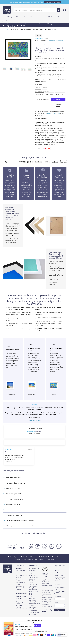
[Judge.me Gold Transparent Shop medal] (30, 546)
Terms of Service (33, 584)
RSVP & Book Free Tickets (53, 2)
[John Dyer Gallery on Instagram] (8, 26)
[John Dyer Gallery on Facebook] (6, 26)
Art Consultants (33, 574)
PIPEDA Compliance (34, 603)
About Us (31, 572)
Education (32, 581)
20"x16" (38, 87)
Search (31, 582)
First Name (58, 596)
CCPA (30, 596)
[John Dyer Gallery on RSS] (15, 26)
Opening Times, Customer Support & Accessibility (34, 612)
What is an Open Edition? (14, 478)
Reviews (60, 17)
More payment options (58, 105)
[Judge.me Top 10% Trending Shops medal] (59, 546)
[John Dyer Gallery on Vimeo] (21, 26)
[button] (39, 39)
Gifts (24, 17)
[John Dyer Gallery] (7, 10)
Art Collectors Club (34, 568)
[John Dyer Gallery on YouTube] (24, 26)
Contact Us (32, 579)
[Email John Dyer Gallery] (3, 26)
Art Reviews (32, 570)
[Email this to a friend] (49, 148)
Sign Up (59, 610)
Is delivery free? (11, 510)
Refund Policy (33, 589)
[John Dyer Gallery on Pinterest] (12, 26)
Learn (16, 21)
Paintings (9, 17)
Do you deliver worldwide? (14, 515)
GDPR (30, 593)
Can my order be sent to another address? (20, 520)
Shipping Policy (33, 586)
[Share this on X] (37, 148)
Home (4, 29)
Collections (51, 17)
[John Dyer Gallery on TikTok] (17, 26)
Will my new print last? (13, 494)
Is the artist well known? (14, 504)
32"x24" (45, 87)
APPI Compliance (33, 602)
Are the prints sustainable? (14, 499)
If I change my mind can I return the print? (19, 526)
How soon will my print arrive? (16, 483)
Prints (18, 17)
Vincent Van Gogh (40, 44)
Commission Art (33, 577)
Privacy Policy (32, 588)
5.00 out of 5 (38, 432)
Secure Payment (33, 591)
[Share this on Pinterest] (45, 148)
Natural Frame (60, 94)
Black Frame (39, 94)
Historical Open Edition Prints (55, 40)
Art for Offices (33, 575)
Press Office (32, 609)
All (8, 29)
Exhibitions (41, 17)
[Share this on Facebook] (41, 148)
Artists (32, 17)
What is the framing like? (14, 488)
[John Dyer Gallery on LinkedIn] (10, 26)
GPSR (30, 595)
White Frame (49, 94)
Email (56, 603)
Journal (5, 21)
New (4, 17)
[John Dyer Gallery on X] (19, 26)
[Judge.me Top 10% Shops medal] (51, 546)
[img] (9, 449)
